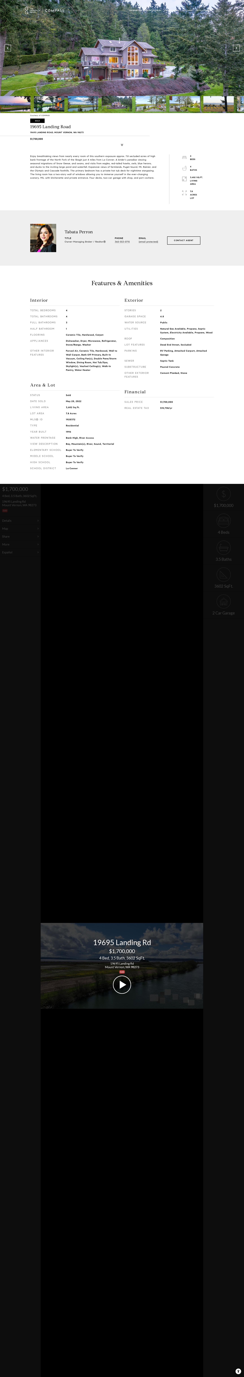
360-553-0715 (122, 241)
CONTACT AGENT (184, 240)
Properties (136, 10)
